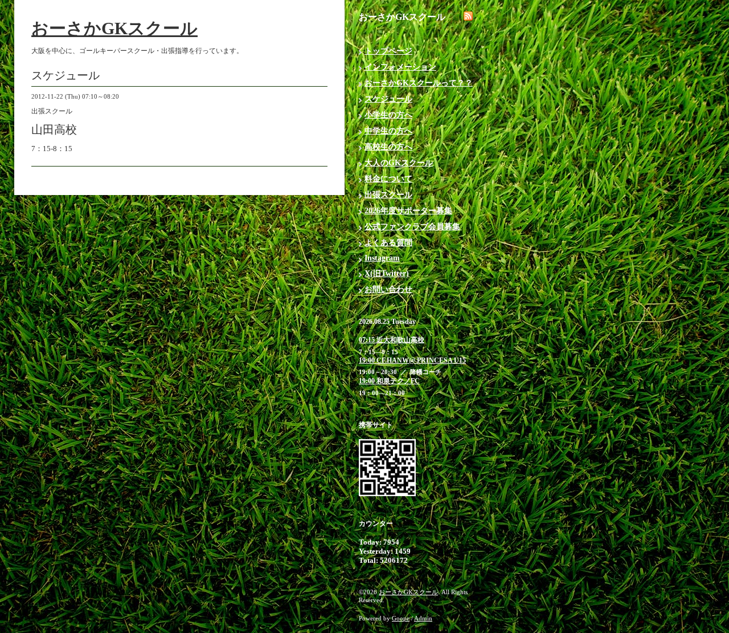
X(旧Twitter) (386, 273)
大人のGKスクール (398, 163)
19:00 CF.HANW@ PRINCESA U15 (412, 360)
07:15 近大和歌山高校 (391, 340)
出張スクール (388, 194)
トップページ (388, 51)
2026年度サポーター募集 (408, 210)
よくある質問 (388, 242)
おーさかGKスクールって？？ (418, 83)
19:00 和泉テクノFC (389, 381)
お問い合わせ (388, 289)
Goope (400, 618)
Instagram (382, 258)
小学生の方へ (388, 115)
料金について (388, 179)
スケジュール (388, 99)
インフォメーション (400, 67)
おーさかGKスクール (114, 28)
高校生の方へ (388, 147)
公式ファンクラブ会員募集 (412, 226)
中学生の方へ (388, 131)
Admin (423, 618)
